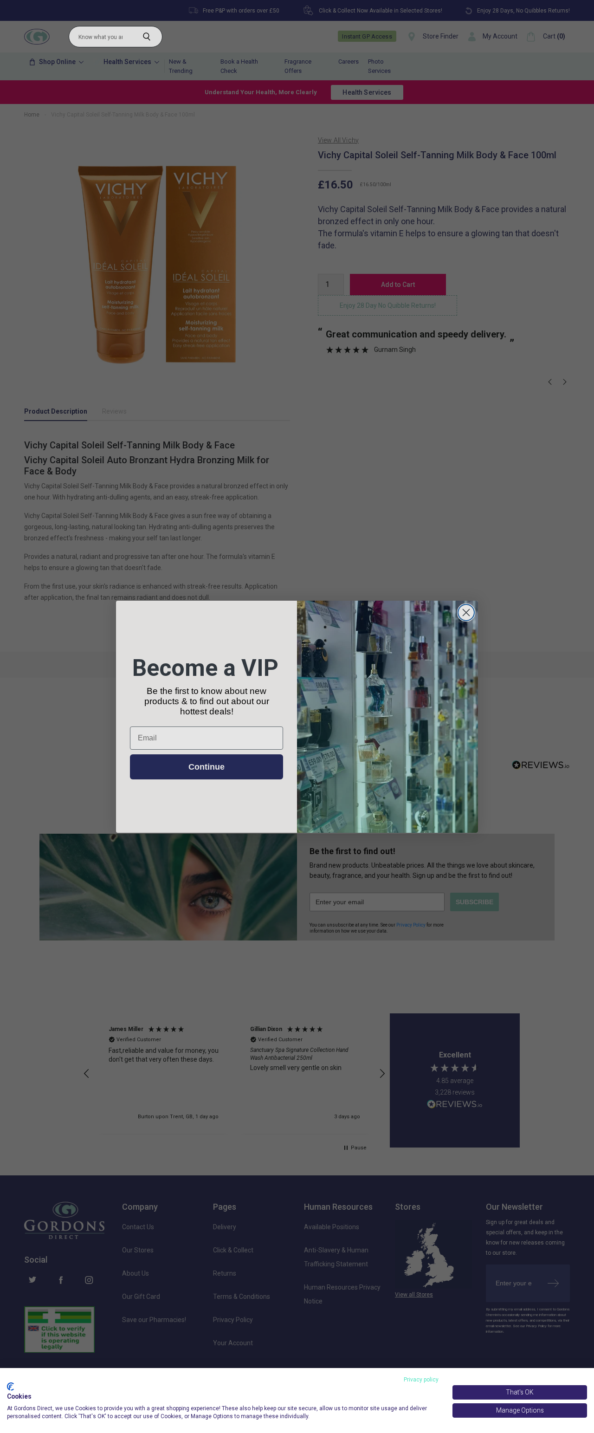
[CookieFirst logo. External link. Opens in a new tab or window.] (10, 1386)
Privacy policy (421, 1379)
